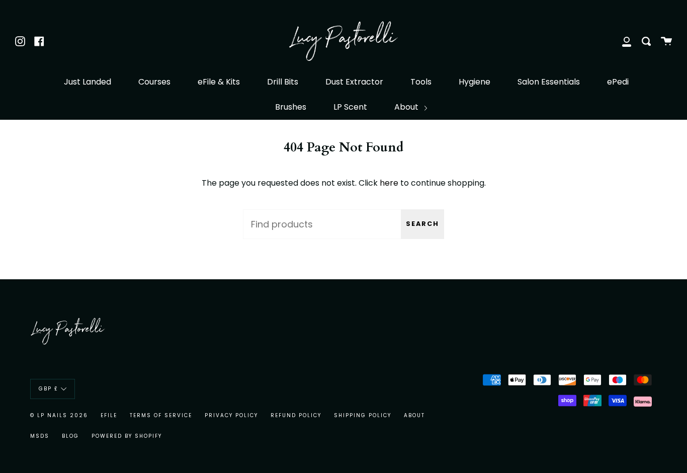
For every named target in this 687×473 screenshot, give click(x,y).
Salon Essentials (549, 82)
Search (422, 223)
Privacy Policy (231, 415)
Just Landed (87, 82)
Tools (421, 82)
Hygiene (474, 82)
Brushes (290, 107)
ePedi (618, 82)
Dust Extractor (354, 82)
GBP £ (48, 388)
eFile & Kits (219, 82)
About (407, 107)
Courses (154, 82)
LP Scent (350, 107)
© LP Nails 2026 (59, 415)
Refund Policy (296, 415)
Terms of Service (161, 415)
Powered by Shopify (127, 436)
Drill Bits (282, 82)
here (389, 183)
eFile (109, 415)
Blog (70, 436)
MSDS (39, 436)
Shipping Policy (362, 415)
